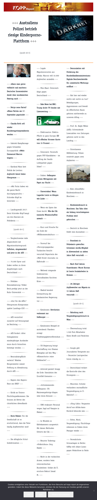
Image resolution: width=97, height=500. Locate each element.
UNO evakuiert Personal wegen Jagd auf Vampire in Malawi (48, 408)
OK (28, 494)
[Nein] (94, 490)
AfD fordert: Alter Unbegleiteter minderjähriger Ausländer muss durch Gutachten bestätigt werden (17, 340)
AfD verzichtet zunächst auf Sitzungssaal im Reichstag (18, 321)
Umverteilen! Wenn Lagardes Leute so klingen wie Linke (47, 195)
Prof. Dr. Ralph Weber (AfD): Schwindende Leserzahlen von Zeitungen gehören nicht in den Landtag (78, 133)
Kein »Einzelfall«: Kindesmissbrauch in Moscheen (76, 192)
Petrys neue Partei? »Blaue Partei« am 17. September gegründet (17, 111)
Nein (41, 494)
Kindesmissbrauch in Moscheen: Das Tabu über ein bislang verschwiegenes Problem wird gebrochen (78, 212)
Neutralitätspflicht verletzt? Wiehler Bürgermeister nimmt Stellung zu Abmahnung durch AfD (17, 363)
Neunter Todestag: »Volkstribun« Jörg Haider (46, 444)
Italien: (46, 179)
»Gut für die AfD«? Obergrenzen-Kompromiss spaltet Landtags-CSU (17, 305)
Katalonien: (48, 313)
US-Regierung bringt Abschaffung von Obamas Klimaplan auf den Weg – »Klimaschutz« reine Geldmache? (47, 352)
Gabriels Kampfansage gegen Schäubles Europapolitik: (17, 150)
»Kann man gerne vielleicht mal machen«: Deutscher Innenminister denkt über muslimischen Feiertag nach (17, 91)
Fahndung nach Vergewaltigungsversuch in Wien (78, 316)
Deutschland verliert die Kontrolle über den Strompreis (77, 371)
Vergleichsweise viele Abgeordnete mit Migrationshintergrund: (17, 245)
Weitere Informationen (61, 494)
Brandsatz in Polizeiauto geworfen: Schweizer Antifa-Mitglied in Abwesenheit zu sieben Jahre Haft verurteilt (77, 247)
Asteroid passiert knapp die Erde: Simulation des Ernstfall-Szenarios (48, 373)
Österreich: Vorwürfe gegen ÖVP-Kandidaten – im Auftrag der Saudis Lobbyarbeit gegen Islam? (48, 159)
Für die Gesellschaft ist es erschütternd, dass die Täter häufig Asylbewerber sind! (18, 423)
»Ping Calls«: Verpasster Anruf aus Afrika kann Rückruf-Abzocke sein (78, 407)
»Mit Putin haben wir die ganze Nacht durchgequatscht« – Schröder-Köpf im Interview (17, 193)
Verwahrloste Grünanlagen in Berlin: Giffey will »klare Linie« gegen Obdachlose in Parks (78, 446)
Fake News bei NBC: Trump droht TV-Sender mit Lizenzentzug (48, 108)
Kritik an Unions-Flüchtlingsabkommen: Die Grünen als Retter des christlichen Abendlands (18, 399)
